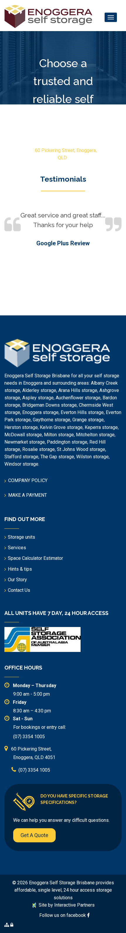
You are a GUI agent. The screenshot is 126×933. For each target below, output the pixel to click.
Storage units (21, 537)
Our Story (17, 579)
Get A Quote (34, 835)
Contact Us (19, 590)
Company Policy (27, 480)
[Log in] (11, 925)
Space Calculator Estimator (35, 558)
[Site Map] (6, 925)
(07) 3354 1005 (64, 165)
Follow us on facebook (63, 915)
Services (17, 547)
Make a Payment (27, 495)
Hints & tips (20, 569)
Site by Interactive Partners (66, 905)
